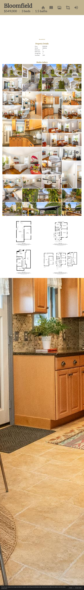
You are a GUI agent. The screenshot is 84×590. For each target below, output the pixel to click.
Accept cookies (78, 587)
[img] (43, 7)
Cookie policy (4, 588)
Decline (70, 587)
